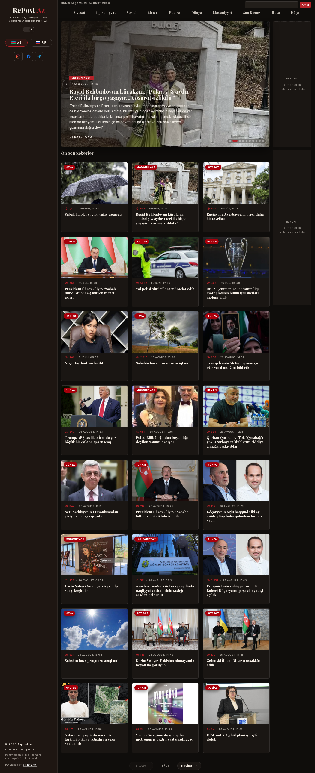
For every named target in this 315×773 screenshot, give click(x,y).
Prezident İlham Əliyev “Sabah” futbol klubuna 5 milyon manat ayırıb (91, 293)
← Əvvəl (141, 766)
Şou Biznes (252, 12)
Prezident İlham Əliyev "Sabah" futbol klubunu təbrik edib (162, 514)
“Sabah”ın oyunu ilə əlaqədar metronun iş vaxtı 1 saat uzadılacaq (164, 737)
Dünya (196, 12)
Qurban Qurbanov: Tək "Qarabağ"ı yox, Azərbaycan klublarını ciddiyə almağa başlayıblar (235, 441)
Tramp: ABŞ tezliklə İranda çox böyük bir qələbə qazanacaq (90, 439)
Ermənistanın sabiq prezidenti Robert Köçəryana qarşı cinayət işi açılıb (235, 590)
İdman (153, 12)
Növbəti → (189, 766)
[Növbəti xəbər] (264, 84)
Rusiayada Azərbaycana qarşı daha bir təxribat (235, 216)
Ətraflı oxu (80, 137)
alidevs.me (29, 764)
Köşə (295, 12)
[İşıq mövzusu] (28, 29)
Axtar (305, 4)
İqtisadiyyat (105, 12)
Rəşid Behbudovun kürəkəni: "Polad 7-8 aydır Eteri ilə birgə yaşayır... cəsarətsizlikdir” (129, 94)
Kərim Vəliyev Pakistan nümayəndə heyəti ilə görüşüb (165, 662)
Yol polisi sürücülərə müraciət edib (165, 289)
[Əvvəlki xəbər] (66, 84)
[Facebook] (28, 56)
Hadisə (174, 12)
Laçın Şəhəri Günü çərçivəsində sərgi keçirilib (91, 588)
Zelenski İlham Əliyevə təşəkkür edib (233, 662)
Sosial (132, 12)
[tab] (230, 141)
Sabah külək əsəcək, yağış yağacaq (93, 214)
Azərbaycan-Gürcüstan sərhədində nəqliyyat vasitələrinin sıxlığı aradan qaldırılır (165, 590)
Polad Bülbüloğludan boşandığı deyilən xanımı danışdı (162, 439)
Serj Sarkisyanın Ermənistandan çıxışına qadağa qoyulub (91, 514)
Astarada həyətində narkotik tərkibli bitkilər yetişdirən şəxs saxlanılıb (90, 739)
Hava (276, 12)
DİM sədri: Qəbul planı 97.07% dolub (232, 737)
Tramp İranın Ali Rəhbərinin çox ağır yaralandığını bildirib (233, 365)
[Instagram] (18, 56)
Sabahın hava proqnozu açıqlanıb (163, 363)
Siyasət (79, 12)
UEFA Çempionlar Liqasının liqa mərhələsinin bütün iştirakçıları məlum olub (233, 293)
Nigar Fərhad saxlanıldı (84, 363)
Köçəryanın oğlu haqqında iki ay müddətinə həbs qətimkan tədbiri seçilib (234, 516)
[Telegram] (39, 56)
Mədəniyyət (222, 12)
